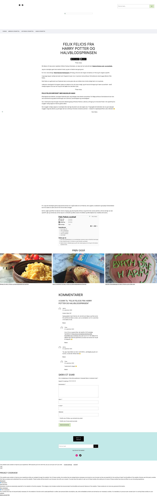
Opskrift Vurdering (63, 381)
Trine (65, 327)
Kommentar (62, 384)
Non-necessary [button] (4, 488)
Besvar (64, 322)
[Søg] (151, 6)
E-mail (61, 405)
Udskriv (84, 59)
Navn (60, 399)
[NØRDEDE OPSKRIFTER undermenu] (19, 31)
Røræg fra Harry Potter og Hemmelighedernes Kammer (14, 284)
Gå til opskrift (75, 59)
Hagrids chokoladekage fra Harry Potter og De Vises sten (120, 284)
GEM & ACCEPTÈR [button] (5, 495)
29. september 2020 (69, 363)
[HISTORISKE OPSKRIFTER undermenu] (33, 31)
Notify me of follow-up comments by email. (71, 418)
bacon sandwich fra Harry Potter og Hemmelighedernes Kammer (69, 284)
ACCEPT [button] (76, 464)
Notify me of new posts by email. (68, 421)
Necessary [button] (2, 481)
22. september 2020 (67, 310)
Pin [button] (96, 226)
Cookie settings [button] (68, 464)
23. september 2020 (67, 348)
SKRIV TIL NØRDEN (78, 438)
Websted (61, 412)
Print (93, 226)
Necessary (4, 482)
